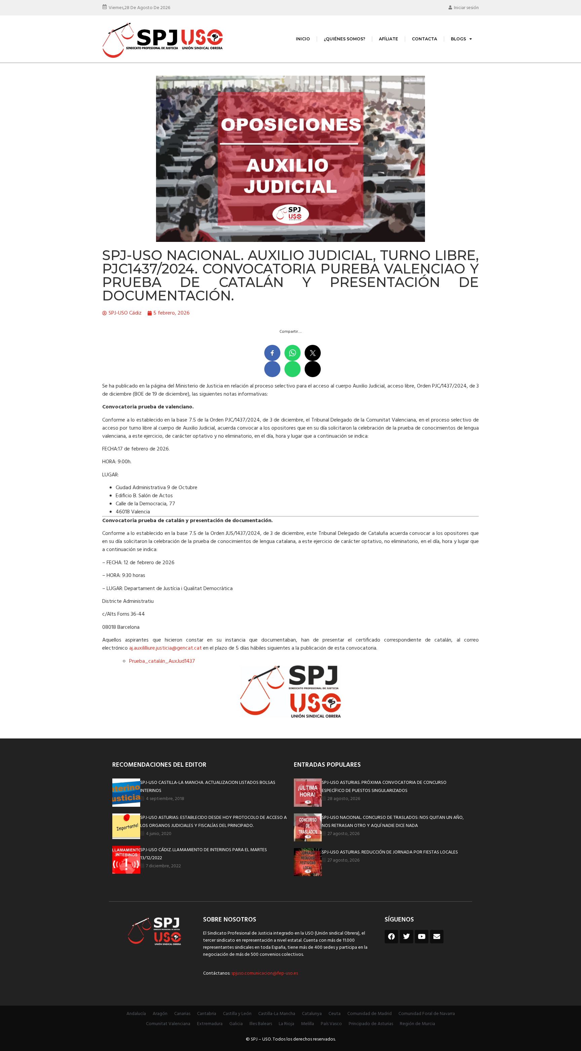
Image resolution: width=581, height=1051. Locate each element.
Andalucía (136, 1014)
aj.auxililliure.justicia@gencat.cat (165, 648)
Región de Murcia (417, 1024)
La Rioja (286, 1024)
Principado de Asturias (371, 1024)
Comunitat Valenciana (168, 1024)
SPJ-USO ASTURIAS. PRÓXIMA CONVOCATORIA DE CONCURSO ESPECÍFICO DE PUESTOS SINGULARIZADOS (384, 787)
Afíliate (388, 38)
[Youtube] (421, 936)
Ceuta (334, 1014)
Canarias (182, 1014)
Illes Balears (260, 1024)
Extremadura (210, 1024)
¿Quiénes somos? (344, 38)
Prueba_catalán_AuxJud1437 (162, 661)
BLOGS (458, 38)
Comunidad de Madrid (369, 1014)
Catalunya (312, 1014)
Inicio (303, 38)
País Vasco (331, 1024)
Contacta (424, 38)
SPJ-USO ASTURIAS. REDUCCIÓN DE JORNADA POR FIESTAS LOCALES (390, 852)
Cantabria (206, 1014)
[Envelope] (436, 936)
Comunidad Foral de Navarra (426, 1014)
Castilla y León (237, 1014)
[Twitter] (406, 936)
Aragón (160, 1014)
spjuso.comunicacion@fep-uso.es (264, 973)
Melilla (307, 1024)
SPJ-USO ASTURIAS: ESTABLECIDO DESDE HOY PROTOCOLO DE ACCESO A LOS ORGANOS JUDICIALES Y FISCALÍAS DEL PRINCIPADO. (213, 822)
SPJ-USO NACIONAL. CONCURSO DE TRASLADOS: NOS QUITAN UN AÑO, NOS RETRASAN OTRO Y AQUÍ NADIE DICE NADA (393, 822)
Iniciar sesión (466, 8)
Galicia (236, 1024)
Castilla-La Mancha (276, 1014)
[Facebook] (391, 936)
